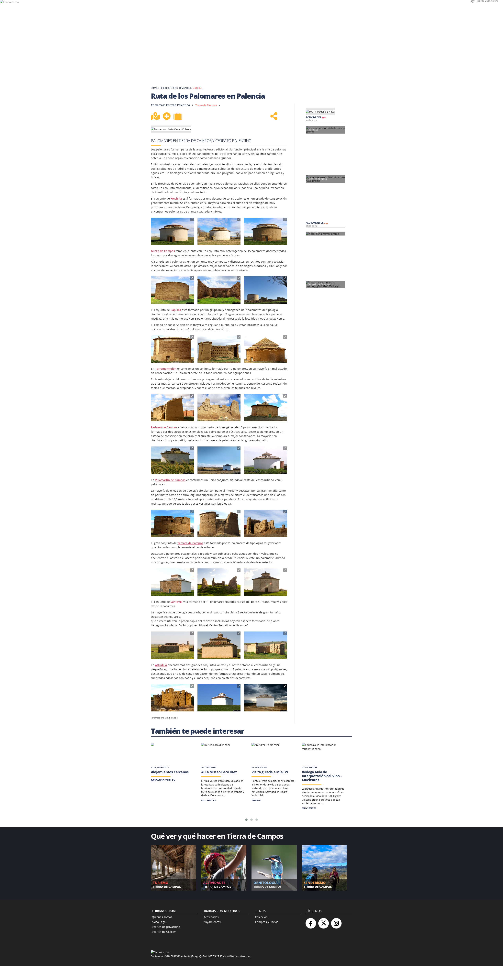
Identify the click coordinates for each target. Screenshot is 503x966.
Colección (261, 917)
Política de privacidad (166, 927)
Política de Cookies (164, 932)
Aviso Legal (159, 922)
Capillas (197, 87)
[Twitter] (323, 921)
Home (154, 87)
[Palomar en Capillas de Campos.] (172, 349)
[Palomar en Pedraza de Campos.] (172, 460)
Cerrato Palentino (178, 105)
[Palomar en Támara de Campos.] (172, 582)
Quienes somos (162, 917)
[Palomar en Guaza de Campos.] (172, 290)
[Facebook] (311, 921)
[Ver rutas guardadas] (178, 117)
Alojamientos (212, 922)
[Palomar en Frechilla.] (172, 231)
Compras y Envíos (266, 922)
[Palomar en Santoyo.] (172, 645)
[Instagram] (336, 921)
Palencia (164, 87)
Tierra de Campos (181, 87)
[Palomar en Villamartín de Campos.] (172, 523)
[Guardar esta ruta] (167, 116)
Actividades (211, 917)
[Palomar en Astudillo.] (172, 698)
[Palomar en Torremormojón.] (172, 408)
